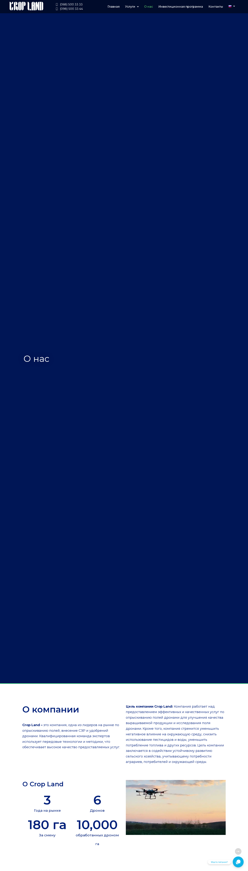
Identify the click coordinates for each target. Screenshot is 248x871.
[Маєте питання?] (238, 861)
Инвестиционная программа (180, 6)
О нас (148, 6)
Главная (113, 6)
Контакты (215, 6)
